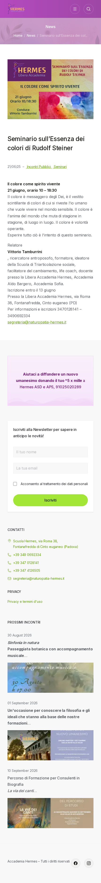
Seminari (60, 167)
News (31, 35)
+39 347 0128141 (26, 563)
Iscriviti (50, 500)
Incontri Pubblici (39, 167)
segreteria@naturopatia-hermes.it (37, 322)
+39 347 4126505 (26, 570)
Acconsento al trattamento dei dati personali (54, 484)
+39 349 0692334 (27, 555)
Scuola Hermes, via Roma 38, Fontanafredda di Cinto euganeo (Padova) (45, 544)
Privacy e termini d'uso (25, 601)
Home (18, 35)
